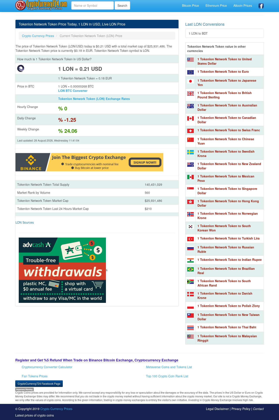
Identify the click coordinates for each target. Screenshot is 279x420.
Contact (258, 409)
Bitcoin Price (190, 5)
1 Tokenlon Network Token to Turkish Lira (228, 238)
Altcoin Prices (242, 5)
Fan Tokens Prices (35, 376)
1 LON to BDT (198, 33)
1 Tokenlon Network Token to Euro (223, 71)
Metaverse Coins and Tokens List (169, 367)
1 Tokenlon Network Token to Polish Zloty (228, 306)
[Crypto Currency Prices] (41, 5)
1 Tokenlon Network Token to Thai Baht (226, 327)
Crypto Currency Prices (56, 409)
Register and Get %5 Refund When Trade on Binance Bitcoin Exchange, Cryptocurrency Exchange (96, 360)
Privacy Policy (240, 409)
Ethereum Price (216, 5)
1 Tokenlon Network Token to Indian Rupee (229, 259)
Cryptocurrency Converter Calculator (47, 367)
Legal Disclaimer (217, 409)
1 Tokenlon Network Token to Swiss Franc (228, 130)
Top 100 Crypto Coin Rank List (167, 376)
